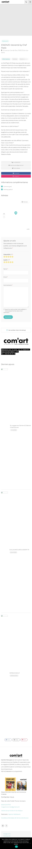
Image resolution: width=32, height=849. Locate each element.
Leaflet (28, 229)
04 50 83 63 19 (16, 162)
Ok (16, 846)
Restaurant (5, 41)
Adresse (15, 59)
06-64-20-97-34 (6, 804)
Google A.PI (6, 834)
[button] (4, 214)
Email (5, 277)
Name (5, 269)
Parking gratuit (8, 189)
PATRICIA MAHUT (15, 673)
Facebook (16, 173)
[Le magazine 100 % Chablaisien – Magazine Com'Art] (5, 2)
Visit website (17, 168)
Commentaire (8, 285)
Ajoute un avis (24, 59)
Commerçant (7, 186)
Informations (6, 59)
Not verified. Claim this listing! (17, 330)
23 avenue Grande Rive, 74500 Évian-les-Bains (14, 51)
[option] (16, 20)
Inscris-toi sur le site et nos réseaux (12, 810)
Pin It (24, 739)
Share (8, 739)
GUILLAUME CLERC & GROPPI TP (19, 549)
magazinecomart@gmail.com (10, 807)
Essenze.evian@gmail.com (17, 165)
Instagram (16, 176)
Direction (25, 202)
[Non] (30, 843)
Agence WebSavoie (14, 814)
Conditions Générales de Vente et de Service (14, 818)
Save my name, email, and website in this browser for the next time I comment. (14, 311)
